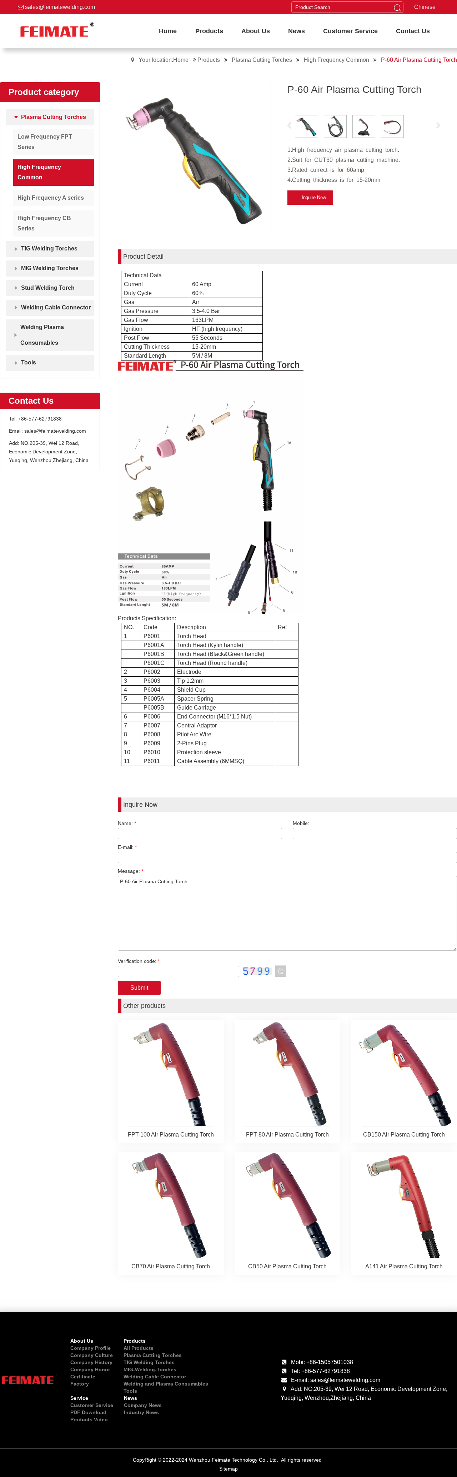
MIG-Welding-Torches (150, 1369)
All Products (139, 1348)
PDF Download (88, 1412)
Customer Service (91, 1405)
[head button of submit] (397, 7)
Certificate (82, 1376)
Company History (91, 1362)
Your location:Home (163, 60)
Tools (130, 1391)
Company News (143, 1405)
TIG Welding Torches (149, 1362)
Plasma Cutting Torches (262, 60)
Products (209, 60)
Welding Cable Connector (155, 1376)
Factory (79, 1384)
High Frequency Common (337, 60)
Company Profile (90, 1348)
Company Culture (91, 1355)
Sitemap (228, 1469)
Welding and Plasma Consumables (166, 1384)
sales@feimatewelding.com (59, 7)
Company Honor (90, 1369)
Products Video (89, 1419)
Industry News (141, 1412)
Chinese (425, 7)
